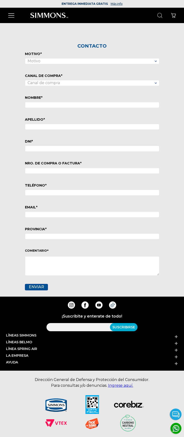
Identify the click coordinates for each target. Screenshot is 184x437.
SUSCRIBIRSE (123, 327)
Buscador (159, 15)
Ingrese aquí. (120, 385)
